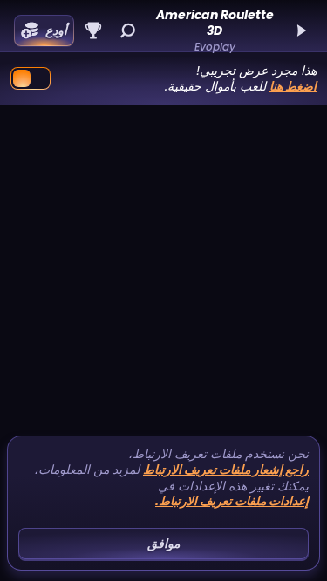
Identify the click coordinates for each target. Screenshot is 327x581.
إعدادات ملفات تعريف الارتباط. (232, 501)
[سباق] (93, 30)
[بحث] (128, 30)
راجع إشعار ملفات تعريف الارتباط (226, 470)
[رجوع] (301, 30)
